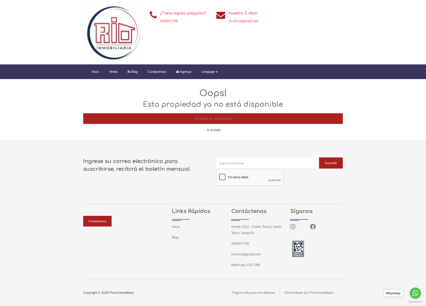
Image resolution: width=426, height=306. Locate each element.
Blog (134, 72)
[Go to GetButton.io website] (415, 301)
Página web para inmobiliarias (253, 292)
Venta (113, 72)
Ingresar (185, 72)
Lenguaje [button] (208, 72)
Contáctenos (157, 72)
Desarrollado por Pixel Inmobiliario (309, 292)
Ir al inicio (214, 130)
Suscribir (331, 163)
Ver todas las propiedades (213, 118)
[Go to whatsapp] (415, 293)
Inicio (95, 72)
